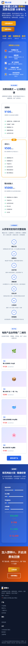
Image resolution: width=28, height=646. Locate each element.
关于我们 (8, 629)
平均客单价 (14, 500)
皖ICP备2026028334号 (21, 643)
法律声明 (4, 634)
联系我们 (4, 632)
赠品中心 (4, 608)
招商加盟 (4, 622)
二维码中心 (4, 610)
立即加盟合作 (9, 23)
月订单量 (14, 494)
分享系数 (14, 506)
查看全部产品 (14, 458)
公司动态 (4, 629)
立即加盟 (14, 570)
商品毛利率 (14, 487)
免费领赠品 (8, 29)
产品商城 (4, 605)
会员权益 (4, 613)
